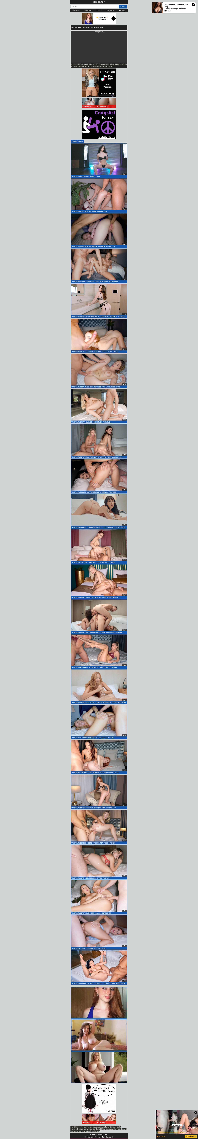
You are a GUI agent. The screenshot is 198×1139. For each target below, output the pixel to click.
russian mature (116, 1129)
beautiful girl (95, 66)
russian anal (111, 1127)
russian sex (97, 1127)
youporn (80, 1129)
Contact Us (110, 1137)
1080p (83, 64)
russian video (88, 1129)
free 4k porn (82, 1127)
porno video (107, 1129)
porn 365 (100, 1129)
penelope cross (76, 66)
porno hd (104, 1127)
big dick (95, 64)
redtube (118, 1127)
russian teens (75, 1131)
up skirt (111, 66)
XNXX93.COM (99, 2)
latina (107, 64)
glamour (87, 66)
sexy (94, 1129)
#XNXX (99, 10)
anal (86, 64)
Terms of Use (89, 1137)
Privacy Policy (100, 1137)
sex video (74, 1127)
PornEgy (122, 10)
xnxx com (83, 1131)
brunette (102, 64)
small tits (123, 64)
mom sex (89, 1127)
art (83, 66)
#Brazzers (76, 10)
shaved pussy (115, 64)
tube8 (89, 1131)
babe (90, 64)
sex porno (74, 1129)
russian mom (96, 1131)
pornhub (124, 1129)
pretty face (104, 66)
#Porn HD (88, 10)
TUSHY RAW (75, 64)
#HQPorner (110, 10)
